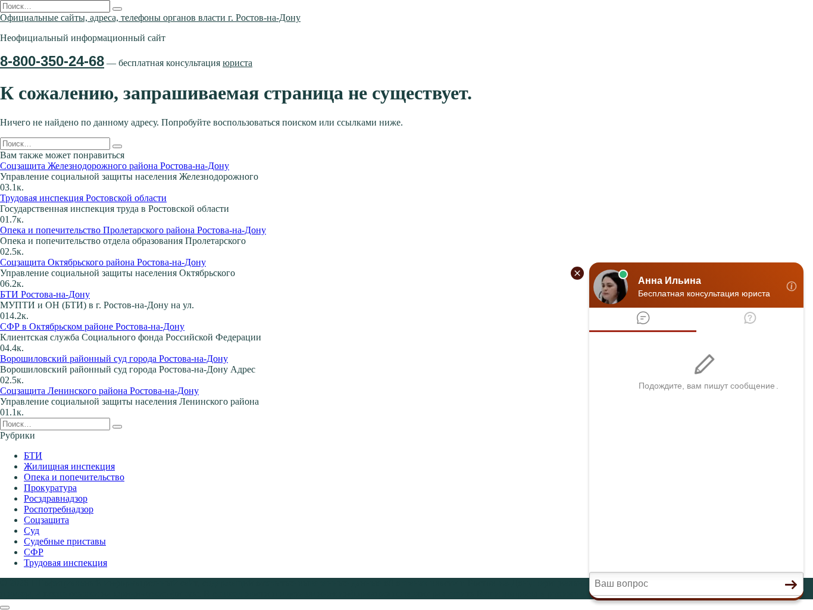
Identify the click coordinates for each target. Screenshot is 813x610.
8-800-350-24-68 (52, 61)
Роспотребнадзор (58, 509)
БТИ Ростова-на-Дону (45, 294)
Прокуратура (50, 488)
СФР (33, 552)
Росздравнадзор (55, 498)
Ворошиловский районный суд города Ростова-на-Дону (114, 359)
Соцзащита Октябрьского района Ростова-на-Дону (103, 262)
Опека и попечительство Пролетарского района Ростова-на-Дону (133, 230)
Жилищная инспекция (69, 466)
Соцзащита (46, 520)
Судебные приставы (65, 541)
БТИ (33, 456)
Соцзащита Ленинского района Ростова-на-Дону (99, 391)
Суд (31, 530)
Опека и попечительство (74, 477)
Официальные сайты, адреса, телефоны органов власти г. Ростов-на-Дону (150, 17)
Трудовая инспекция (65, 563)
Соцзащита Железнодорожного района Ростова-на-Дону (114, 166)
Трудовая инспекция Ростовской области (83, 198)
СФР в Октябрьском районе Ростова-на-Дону (92, 326)
